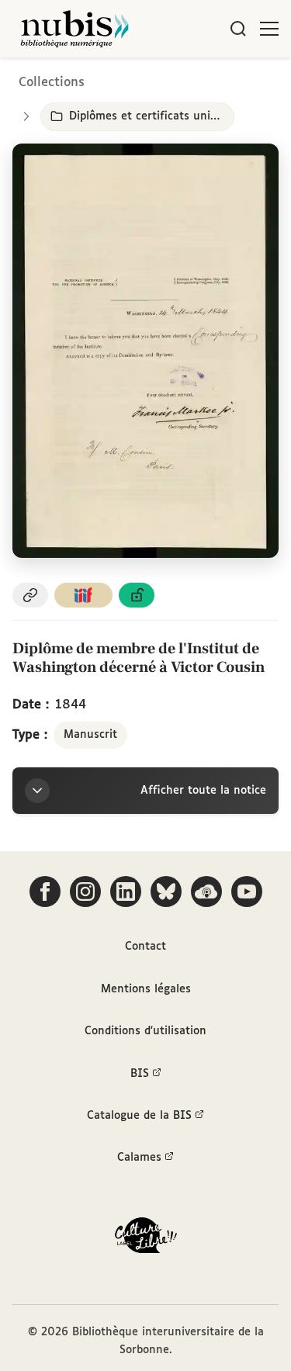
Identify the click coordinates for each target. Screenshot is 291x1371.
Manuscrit (90, 734)
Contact (145, 946)
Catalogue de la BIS (139, 1115)
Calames (139, 1157)
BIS (139, 1073)
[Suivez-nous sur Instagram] (85, 891)
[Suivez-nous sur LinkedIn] (125, 891)
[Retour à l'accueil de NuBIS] (74, 28)
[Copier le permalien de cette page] (30, 595)
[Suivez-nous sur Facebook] (45, 891)
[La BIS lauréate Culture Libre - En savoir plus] (146, 1238)
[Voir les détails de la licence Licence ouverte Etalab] (136, 595)
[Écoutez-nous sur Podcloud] (206, 891)
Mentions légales (146, 989)
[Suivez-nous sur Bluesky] (166, 891)
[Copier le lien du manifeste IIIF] (83, 595)
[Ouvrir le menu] (269, 29)
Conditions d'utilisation (145, 1031)
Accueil (214, 79)
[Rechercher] (238, 28)
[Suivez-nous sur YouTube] (246, 891)
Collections (52, 82)
